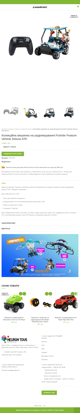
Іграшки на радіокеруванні (23, 129)
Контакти (45, 359)
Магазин (4, 129)
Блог (43, 345)
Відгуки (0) (6, 228)
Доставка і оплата (48, 356)
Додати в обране (10, 146)
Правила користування (9, 367)
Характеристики (8, 223)
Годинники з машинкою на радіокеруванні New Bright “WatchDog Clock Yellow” (40, 319)
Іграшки (10, 129)
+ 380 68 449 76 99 (50, 370)
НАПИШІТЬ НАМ (49, 392)
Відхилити (77, 410)
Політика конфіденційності (11, 370)
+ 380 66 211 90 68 (58, 367)
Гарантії (44, 352)
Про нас (44, 341)
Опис (4, 183)
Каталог (44, 338)
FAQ (43, 349)
